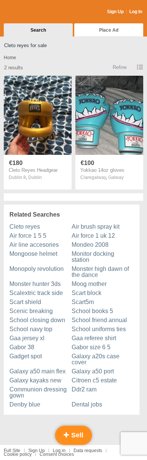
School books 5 (92, 311)
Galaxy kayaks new (35, 380)
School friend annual (99, 320)
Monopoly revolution (36, 269)
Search (38, 30)
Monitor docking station (93, 257)
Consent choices (57, 454)
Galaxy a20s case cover (95, 359)
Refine (120, 67)
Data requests (88, 450)
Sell (76, 435)
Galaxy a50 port (93, 371)
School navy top (30, 329)
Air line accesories (34, 244)
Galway (116, 177)
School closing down (37, 320)
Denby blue (24, 404)
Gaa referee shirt (94, 338)
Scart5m (83, 302)
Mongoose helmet (33, 254)
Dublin (35, 177)
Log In (135, 11)
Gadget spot (25, 356)
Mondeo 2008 (90, 244)
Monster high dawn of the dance (100, 272)
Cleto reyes (24, 226)
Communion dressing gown (38, 392)
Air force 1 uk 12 (93, 235)
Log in (59, 450)
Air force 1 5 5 (27, 235)
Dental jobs (87, 404)
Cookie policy (18, 454)
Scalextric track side (36, 293)
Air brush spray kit (95, 226)
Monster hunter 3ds (35, 284)
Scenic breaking (31, 311)
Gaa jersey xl (26, 338)
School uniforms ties (99, 329)
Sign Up (115, 11)
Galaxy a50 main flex (37, 371)
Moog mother (89, 284)
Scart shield (25, 302)
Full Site (12, 450)
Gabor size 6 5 (91, 347)
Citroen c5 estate (94, 380)
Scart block (86, 293)
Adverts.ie (33, 12)
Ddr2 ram (84, 389)
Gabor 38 (21, 347)
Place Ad (108, 30)
